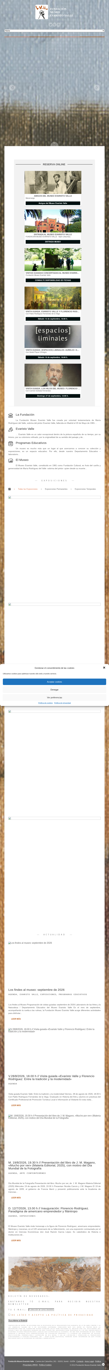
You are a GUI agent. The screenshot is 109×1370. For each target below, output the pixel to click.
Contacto (79, 1361)
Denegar (54, 689)
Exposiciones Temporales (85, 489)
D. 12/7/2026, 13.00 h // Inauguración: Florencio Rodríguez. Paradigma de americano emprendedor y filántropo (48, 1210)
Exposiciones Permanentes (56, 489)
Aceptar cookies (54, 682)
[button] (104, 668)
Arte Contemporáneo (33, 1173)
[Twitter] (51, 25)
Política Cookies (45, 1365)
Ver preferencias (54, 697)
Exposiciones (48, 994)
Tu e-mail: (18, 1310)
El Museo (22, 459)
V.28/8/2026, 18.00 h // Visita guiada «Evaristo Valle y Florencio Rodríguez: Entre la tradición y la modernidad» (51, 1077)
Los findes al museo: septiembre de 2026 (36, 989)
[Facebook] (54, 25)
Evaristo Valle (25, 428)
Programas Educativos (31, 442)
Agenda (12, 994)
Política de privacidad (62, 703)
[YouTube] (58, 25)
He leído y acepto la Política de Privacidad (53, 1315)
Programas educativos (73, 994)
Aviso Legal (89, 1361)
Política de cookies (45, 703)
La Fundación (25, 414)
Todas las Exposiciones (28, 489)
